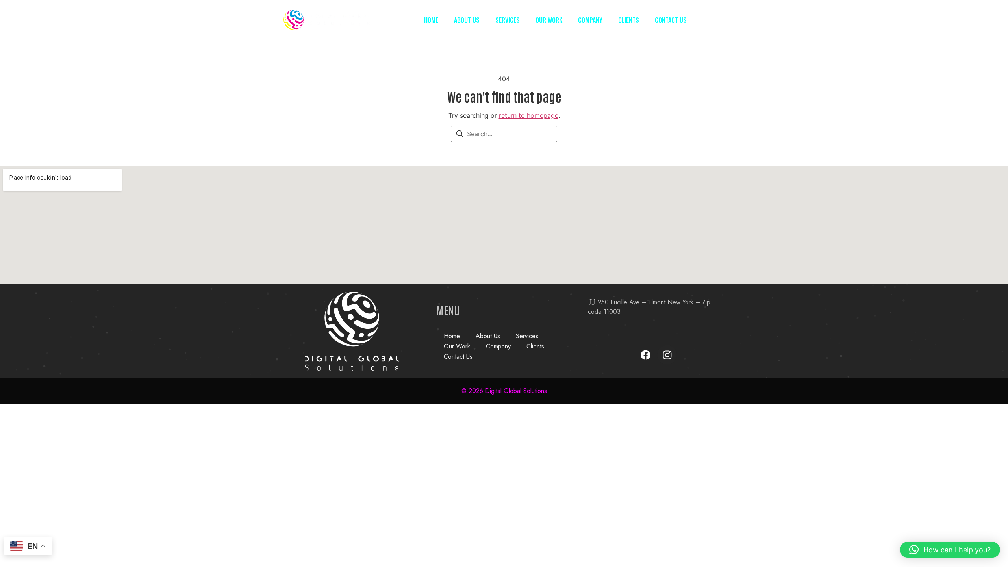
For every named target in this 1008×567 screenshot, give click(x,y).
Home (431, 20)
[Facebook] (645, 355)
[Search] (459, 134)
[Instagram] (667, 355)
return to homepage (528, 115)
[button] (950, 550)
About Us (467, 20)
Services (507, 20)
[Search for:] (504, 134)
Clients (628, 20)
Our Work (549, 20)
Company (590, 20)
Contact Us (671, 20)
